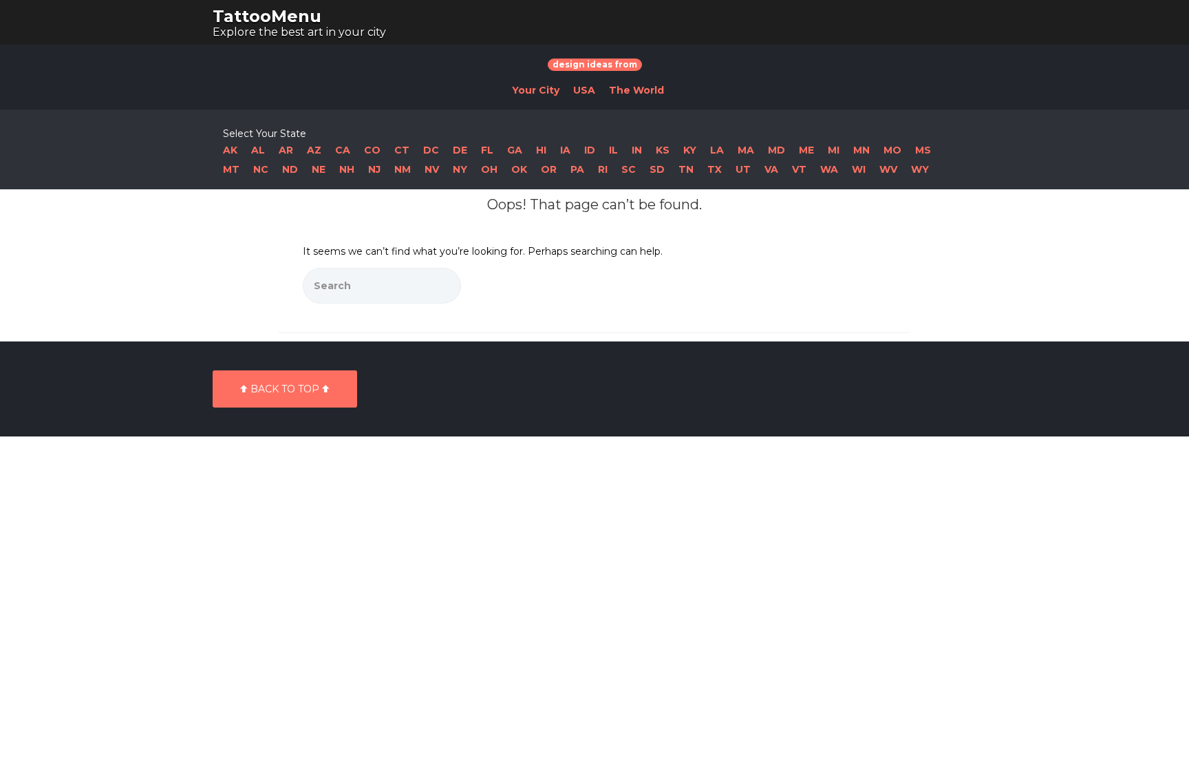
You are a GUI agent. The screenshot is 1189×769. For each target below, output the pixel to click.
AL (258, 150)
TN (686, 169)
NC (260, 169)
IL (613, 150)
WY (920, 169)
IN (637, 150)
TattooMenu (267, 16)
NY (460, 169)
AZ (314, 150)
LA (717, 150)
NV (432, 169)
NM (402, 169)
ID (589, 150)
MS (923, 150)
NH (346, 169)
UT (743, 169)
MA (746, 150)
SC (628, 169)
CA (342, 150)
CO (372, 150)
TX (714, 169)
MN (861, 150)
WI (859, 169)
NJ (374, 169)
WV (888, 169)
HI (541, 150)
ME (806, 150)
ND (290, 169)
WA (829, 169)
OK (519, 169)
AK (230, 150)
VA (771, 169)
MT (231, 169)
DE (460, 150)
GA (514, 150)
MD (776, 150)
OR (549, 169)
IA (565, 150)
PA (577, 169)
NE (318, 169)
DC (431, 150)
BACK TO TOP (285, 389)
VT (799, 169)
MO (892, 150)
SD (657, 169)
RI (603, 169)
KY (689, 150)
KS (663, 150)
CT (401, 150)
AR (286, 150)
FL (487, 150)
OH (489, 169)
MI (833, 150)
